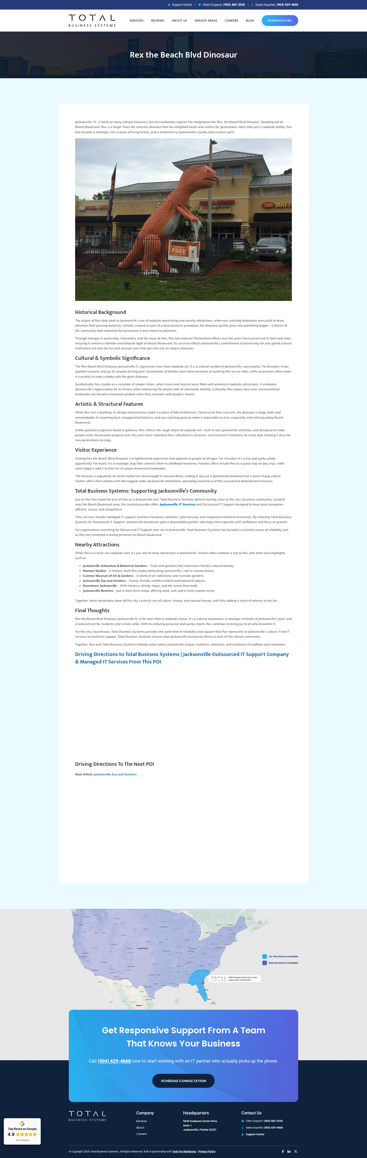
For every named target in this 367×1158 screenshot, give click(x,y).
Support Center (255, 1134)
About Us (179, 20)
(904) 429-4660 (287, 5)
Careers (231, 20)
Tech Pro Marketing (184, 1151)
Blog (250, 20)
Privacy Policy (206, 1151)
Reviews (157, 20)
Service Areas (206, 20)
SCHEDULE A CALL (280, 20)
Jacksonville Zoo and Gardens (115, 774)
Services (137, 20)
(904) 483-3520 (234, 5)
